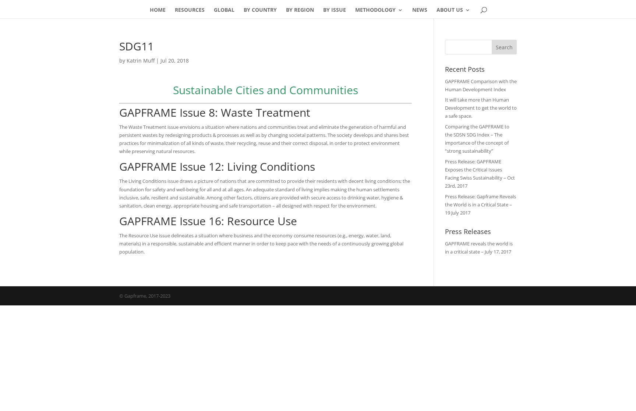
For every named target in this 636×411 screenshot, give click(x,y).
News (419, 10)
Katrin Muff (141, 60)
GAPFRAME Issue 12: (173, 166)
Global (224, 10)
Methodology (375, 10)
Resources (190, 10)
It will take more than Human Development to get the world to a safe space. (481, 107)
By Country (260, 10)
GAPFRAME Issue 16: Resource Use (208, 220)
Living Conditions (271, 166)
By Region (300, 10)
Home (158, 10)
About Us (450, 10)
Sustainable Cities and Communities (265, 90)
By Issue (334, 10)
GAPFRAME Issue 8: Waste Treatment (214, 112)
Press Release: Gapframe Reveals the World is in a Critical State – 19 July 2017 (480, 204)
